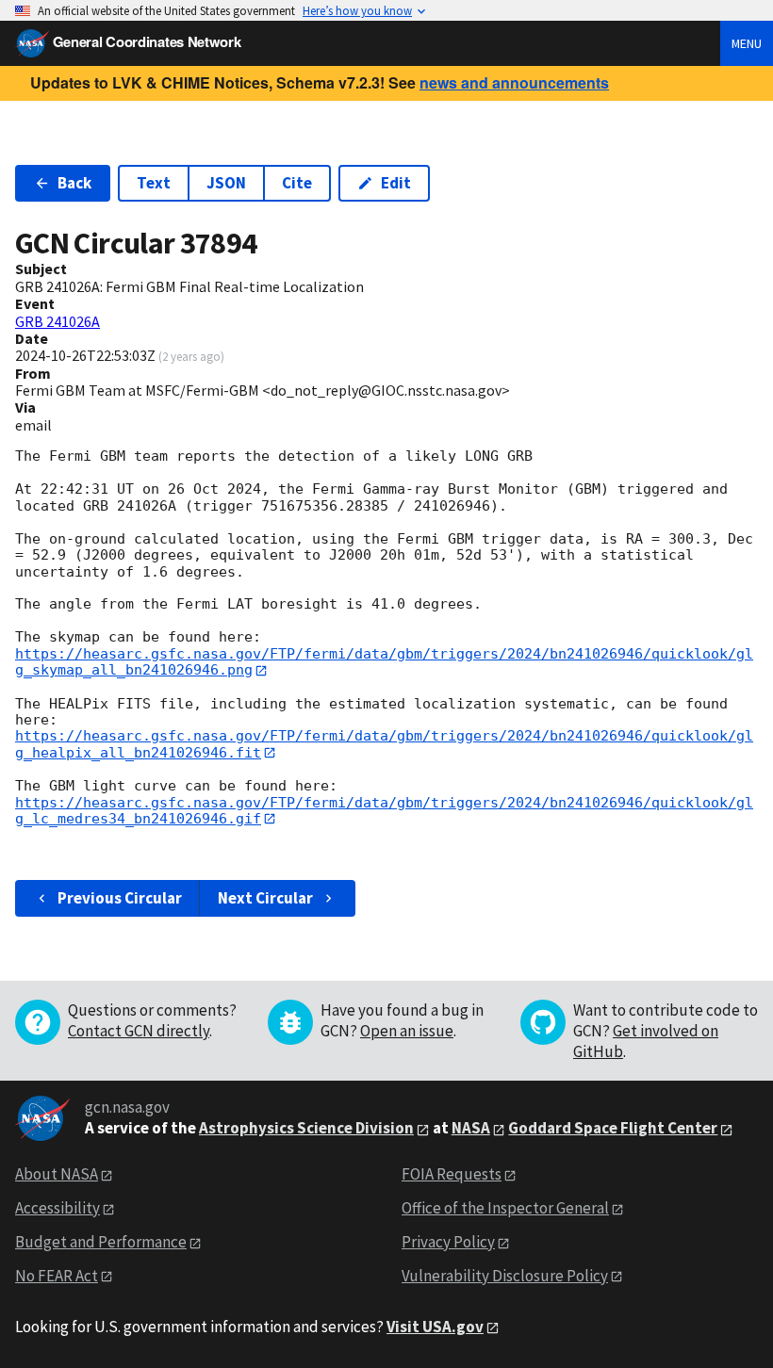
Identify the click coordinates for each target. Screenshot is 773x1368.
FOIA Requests (452, 1174)
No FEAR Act (56, 1275)
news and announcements (514, 82)
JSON (226, 182)
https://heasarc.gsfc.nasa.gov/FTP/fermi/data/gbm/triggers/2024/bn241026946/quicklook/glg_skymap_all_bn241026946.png (384, 661)
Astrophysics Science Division (306, 1127)
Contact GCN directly (138, 1030)
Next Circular (265, 898)
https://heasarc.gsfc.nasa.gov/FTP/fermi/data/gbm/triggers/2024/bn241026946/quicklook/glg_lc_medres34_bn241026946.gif (384, 810)
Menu (747, 43)
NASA (471, 1127)
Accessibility (57, 1207)
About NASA (56, 1174)
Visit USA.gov (435, 1326)
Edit (396, 182)
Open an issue (406, 1030)
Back (74, 182)
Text (154, 182)
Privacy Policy (448, 1241)
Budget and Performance (101, 1241)
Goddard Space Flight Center (612, 1127)
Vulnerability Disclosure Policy (505, 1275)
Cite (297, 182)
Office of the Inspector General (505, 1207)
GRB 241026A (57, 321)
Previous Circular (120, 898)
